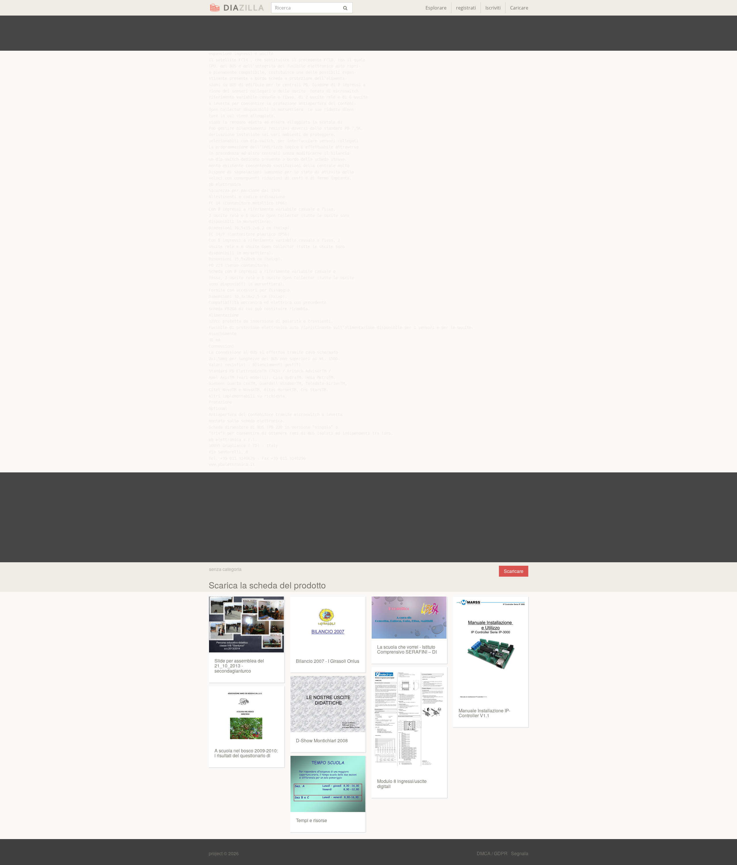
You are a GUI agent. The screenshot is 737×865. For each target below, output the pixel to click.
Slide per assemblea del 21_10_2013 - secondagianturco (239, 665)
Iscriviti (493, 8)
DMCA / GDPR (493, 853)
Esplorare (436, 8)
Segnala (519, 853)
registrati (466, 8)
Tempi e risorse (311, 820)
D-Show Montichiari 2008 (322, 740)
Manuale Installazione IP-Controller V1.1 (484, 713)
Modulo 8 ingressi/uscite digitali (402, 784)
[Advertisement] (368, 33)
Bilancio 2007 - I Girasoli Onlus (327, 661)
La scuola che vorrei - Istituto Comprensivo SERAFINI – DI (407, 649)
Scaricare (513, 571)
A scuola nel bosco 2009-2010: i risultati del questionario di (246, 753)
